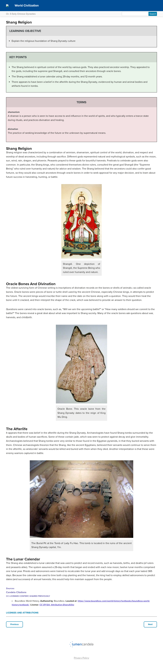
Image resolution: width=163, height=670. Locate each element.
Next (150, 624)
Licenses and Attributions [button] (22, 612)
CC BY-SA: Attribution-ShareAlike (56, 604)
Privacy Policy (81, 658)
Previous (14, 624)
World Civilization (27, 5)
